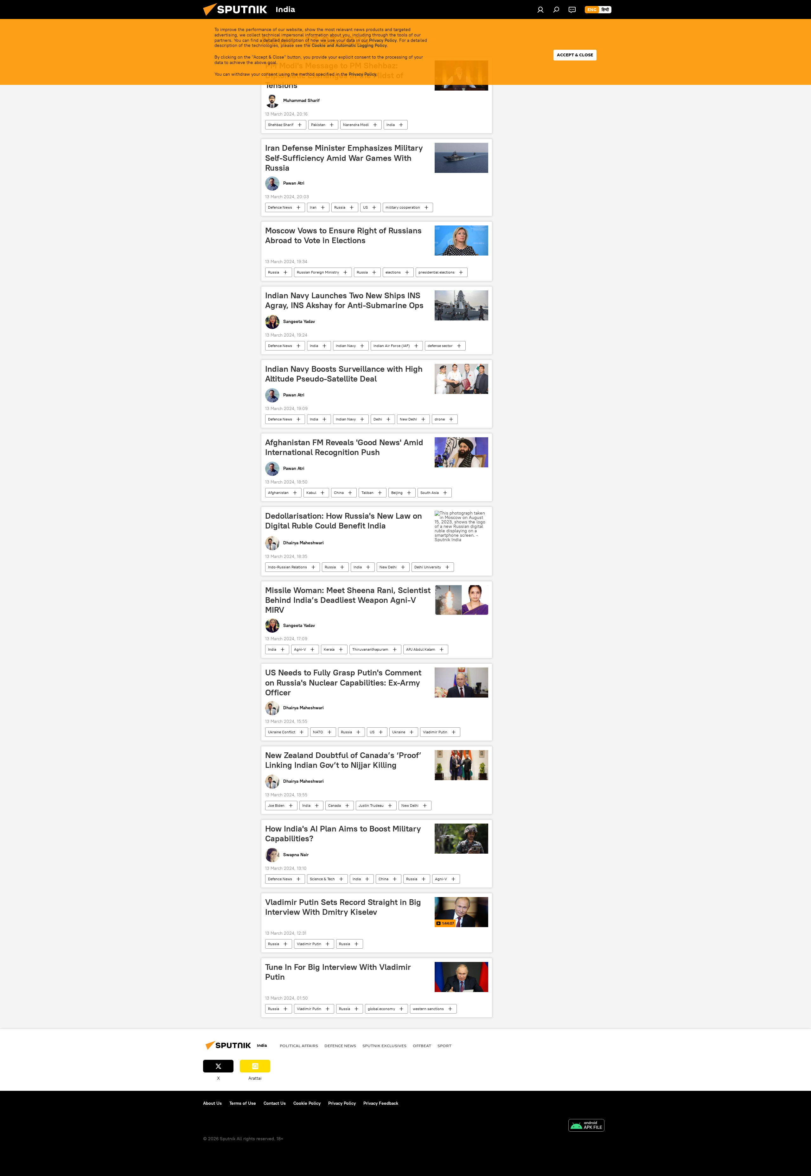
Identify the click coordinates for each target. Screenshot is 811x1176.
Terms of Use (242, 1103)
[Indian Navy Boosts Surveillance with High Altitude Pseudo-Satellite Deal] (461, 379)
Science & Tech (322, 878)
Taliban (367, 492)
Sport (444, 1045)
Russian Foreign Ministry (318, 272)
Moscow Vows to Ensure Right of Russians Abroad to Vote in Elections (343, 235)
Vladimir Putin (435, 732)
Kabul (311, 492)
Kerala (329, 649)
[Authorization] (540, 9)
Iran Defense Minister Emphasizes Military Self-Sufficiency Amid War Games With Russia (344, 158)
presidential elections (436, 272)
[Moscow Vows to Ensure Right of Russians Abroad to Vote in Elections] (461, 240)
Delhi (378, 419)
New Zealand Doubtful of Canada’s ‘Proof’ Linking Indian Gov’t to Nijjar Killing (343, 760)
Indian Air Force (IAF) (392, 345)
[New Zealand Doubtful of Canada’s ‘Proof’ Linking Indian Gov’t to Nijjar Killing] (461, 765)
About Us (212, 1103)
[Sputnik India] (238, 17)
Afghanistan (278, 492)
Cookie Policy (307, 1103)
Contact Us (275, 1103)
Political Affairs (299, 1045)
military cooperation (403, 207)
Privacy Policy (383, 40)
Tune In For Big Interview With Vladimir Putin (338, 972)
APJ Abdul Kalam (420, 649)
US (365, 207)
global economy (381, 1008)
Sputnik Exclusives (384, 1045)
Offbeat (422, 1045)
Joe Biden (276, 805)
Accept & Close (575, 55)
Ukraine (398, 732)
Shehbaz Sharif (280, 124)
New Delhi (408, 419)
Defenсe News (280, 207)
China (339, 492)
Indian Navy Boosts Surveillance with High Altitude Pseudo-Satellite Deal (344, 374)
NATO (318, 732)
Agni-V (300, 649)
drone (440, 419)
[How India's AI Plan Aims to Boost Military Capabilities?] (461, 839)
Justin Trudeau (371, 805)
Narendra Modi (356, 124)
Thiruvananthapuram (370, 649)
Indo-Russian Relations (287, 567)
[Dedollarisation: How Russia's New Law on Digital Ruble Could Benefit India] (461, 526)
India (390, 124)
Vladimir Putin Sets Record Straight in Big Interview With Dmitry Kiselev (343, 907)
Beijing (397, 492)
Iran (313, 207)
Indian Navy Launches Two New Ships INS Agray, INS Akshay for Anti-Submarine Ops (344, 300)
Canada (334, 805)
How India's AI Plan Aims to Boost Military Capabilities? (343, 834)
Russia (339, 207)
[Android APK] (586, 1126)
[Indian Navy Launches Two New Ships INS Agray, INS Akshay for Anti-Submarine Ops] (461, 305)
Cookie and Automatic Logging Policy (349, 45)
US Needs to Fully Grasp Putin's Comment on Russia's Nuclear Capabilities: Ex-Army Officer (343, 682)
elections (393, 272)
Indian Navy (346, 345)
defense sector (440, 345)
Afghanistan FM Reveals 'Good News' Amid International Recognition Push (344, 447)
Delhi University (427, 567)
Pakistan (318, 124)
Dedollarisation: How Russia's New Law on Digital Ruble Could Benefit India (343, 521)
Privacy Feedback (380, 1103)
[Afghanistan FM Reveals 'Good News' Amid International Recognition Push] (461, 452)
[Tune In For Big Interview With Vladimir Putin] (461, 977)
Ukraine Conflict (281, 732)
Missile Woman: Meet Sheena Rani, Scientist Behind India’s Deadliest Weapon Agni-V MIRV (348, 600)
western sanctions (428, 1008)
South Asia (429, 492)
